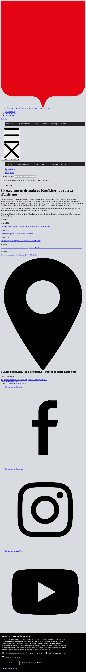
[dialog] (43, 652)
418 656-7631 (13, 382)
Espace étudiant (10, 112)
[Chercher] (2, 159)
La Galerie (63, 124)
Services (44, 124)
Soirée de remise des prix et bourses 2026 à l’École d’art (19, 255)
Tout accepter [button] (9, 663)
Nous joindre (9, 115)
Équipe (36, 124)
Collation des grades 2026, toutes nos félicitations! (17, 234)
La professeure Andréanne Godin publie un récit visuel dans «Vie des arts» (25, 226)
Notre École (9, 124)
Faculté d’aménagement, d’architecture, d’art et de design (31, 108)
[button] (10, 668)
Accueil (3, 180)
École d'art (4, 119)
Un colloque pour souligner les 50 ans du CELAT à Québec (20, 241)
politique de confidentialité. (42, 650)
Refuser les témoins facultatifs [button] (31, 663)
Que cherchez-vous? (7, 176)
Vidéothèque (54, 124)
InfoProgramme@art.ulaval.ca (17, 383)
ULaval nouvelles (11, 114)
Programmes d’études (23, 124)
